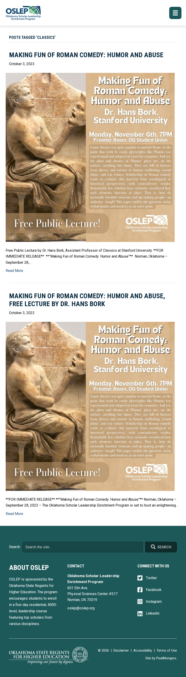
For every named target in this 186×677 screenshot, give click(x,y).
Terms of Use (167, 650)
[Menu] (175, 13)
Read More (14, 270)
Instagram (154, 601)
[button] (161, 547)
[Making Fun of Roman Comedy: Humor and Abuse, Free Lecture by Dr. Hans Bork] (90, 406)
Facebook (154, 590)
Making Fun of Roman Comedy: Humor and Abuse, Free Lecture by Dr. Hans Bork (87, 300)
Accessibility (142, 650)
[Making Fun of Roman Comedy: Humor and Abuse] (90, 157)
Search (14, 547)
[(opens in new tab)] (48, 655)
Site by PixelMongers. (161, 658)
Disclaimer (121, 650)
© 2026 (103, 650)
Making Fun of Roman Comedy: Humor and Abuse (86, 55)
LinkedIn (152, 613)
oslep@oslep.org (81, 608)
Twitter (151, 578)
